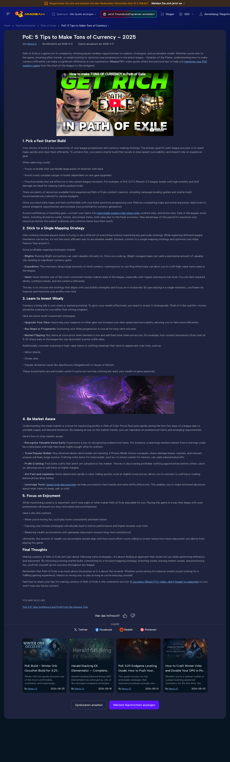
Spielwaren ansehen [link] (89, 705)
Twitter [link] (83, 629)
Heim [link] (7, 25)
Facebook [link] (106, 629)
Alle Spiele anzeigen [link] (81, 14)
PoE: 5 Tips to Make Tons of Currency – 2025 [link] (89, 25)
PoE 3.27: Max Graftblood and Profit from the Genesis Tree (55, 607)
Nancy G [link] (32, 688)
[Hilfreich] (124, 615)
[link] (19, 14)
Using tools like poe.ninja (61, 484)
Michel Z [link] (32, 44)
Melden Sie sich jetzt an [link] (167, 3)
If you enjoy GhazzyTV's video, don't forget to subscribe (164, 581)
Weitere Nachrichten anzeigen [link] (134, 705)
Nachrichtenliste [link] (25, 25)
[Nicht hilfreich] (132, 615)
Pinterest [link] (150, 629)
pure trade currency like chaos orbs (118, 213)
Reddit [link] (128, 629)
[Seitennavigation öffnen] (8, 13)
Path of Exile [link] (48, 25)
